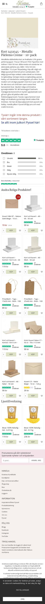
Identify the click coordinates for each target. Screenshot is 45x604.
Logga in (5, 493)
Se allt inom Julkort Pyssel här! (20, 122)
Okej (22, 599)
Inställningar (22, 590)
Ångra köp (5, 484)
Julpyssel (11, 11)
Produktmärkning (8, 505)
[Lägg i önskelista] (20, 230)
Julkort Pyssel (20, 11)
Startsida (4, 11)
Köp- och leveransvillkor (10, 481)
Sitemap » (5, 136)
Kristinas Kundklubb (9, 475)
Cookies (4, 512)
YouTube (5, 536)
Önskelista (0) (6, 490)
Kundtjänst (5, 478)
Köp (11, 230)
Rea (3, 487)
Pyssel (4, 518)
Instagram (5, 533)
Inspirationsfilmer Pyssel (10, 502)
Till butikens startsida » (10, 130)
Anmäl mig (36, 460)
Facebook (5, 530)
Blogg (4, 527)
